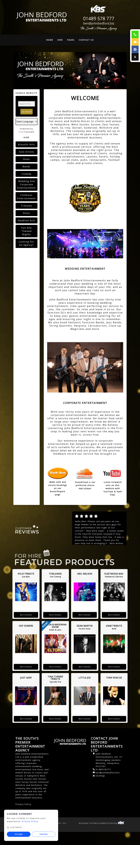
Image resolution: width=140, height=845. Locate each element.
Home (50, 41)
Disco (26, 213)
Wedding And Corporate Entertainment (26, 184)
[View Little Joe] (84, 695)
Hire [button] (60, 40)
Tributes (26, 205)
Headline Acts (26, 220)
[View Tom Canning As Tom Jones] (55, 591)
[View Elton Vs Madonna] (55, 643)
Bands (26, 166)
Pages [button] (71, 40)
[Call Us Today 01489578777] (98, 18)
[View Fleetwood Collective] (114, 591)
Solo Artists (26, 151)
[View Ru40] (114, 643)
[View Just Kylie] (26, 591)
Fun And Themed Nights (26, 231)
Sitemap (100, 775)
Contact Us (86, 40)
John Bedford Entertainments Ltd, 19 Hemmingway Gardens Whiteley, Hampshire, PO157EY (109, 760)
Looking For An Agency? (26, 243)
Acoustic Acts (26, 144)
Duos (26, 159)
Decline (44, 834)
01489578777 (103, 769)
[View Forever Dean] (84, 643)
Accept (19, 834)
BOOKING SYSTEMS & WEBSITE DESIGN (98, 823)
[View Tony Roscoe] (114, 695)
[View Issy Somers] (26, 643)
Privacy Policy (23, 804)
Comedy (26, 173)
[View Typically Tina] (55, 695)
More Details (26, 615)
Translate (29, 132)
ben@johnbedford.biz (108, 772)
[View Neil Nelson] (84, 591)
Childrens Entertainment (26, 197)
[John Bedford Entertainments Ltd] (41, 17)
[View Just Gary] (26, 695)
